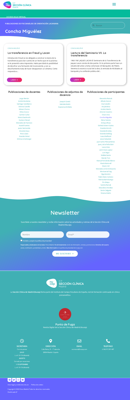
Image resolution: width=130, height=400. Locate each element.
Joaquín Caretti (65, 101)
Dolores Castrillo (24, 106)
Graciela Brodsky (106, 131)
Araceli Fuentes (24, 125)
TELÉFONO (108, 346)
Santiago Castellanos (24, 104)
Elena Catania (106, 120)
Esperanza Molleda (65, 107)
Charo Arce (106, 115)
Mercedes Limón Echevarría (106, 169)
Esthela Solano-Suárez (106, 125)
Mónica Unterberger (24, 139)
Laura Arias (106, 147)
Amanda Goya (24, 131)
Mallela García (106, 155)
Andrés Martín (106, 109)
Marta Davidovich (24, 117)
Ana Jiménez (106, 106)
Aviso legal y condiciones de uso (18, 385)
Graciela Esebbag (106, 133)
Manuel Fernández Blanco (106, 160)
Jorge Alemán (24, 98)
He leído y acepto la (37, 240)
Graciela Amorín (105, 128)
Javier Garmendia (24, 128)
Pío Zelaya (105, 182)
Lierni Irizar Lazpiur (105, 150)
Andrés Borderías (24, 101)
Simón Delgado (105, 190)
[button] (114, 4)
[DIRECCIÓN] (51, 341)
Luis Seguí (105, 152)
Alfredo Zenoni (106, 101)
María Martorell (105, 163)
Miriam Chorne (24, 109)
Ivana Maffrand (105, 136)
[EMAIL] (79, 341)
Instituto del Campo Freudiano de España (70, 292)
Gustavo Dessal (24, 120)
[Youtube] (23, 380)
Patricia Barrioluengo (106, 179)
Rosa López (24, 133)
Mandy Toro (105, 158)
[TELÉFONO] (108, 341)
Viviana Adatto (106, 193)
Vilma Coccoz (24, 112)
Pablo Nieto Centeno (105, 177)
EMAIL (79, 346)
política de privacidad (44, 240)
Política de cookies (37, 385)
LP (16, 392)
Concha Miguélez (14, 48)
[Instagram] (18, 380)
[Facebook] (9, 380)
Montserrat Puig (106, 171)
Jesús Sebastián (105, 139)
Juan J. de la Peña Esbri (105, 144)
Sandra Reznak (106, 185)
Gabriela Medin (65, 104)
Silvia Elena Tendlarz (106, 188)
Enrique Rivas (106, 123)
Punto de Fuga (65, 324)
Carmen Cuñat (24, 115)
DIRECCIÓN (51, 346)
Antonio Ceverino (106, 112)
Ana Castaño (105, 104)
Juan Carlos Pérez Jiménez (106, 142)
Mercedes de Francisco (24, 123)
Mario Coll (105, 166)
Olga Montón (106, 174)
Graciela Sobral (24, 136)
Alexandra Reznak (106, 98)
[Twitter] (14, 380)
